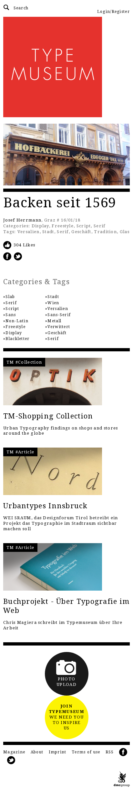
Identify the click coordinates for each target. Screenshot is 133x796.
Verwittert (58, 327)
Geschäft (81, 231)
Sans (10, 315)
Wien (53, 303)
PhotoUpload (66, 682)
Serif (100, 225)
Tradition (105, 231)
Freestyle (63, 225)
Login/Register (113, 12)
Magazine (14, 752)
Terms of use (86, 752)
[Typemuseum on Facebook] (123, 752)
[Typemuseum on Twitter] (11, 760)
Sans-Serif (59, 315)
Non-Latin (16, 321)
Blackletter (17, 338)
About (37, 752)
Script (84, 225)
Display (40, 225)
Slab (10, 297)
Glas (124, 231)
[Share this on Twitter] (18, 256)
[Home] (66, 67)
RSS (110, 752)
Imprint (57, 752)
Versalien (28, 231)
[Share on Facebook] (7, 256)
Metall (54, 321)
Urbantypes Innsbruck (45, 506)
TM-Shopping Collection (48, 416)
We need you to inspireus (66, 717)
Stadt (48, 231)
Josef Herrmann (22, 220)
